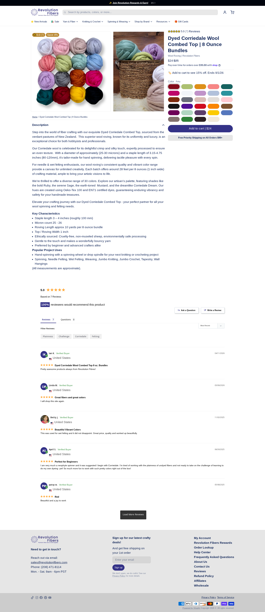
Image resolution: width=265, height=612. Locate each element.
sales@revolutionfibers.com (49, 562)
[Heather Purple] (200, 112)
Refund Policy (204, 576)
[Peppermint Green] (187, 112)
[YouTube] (49, 597)
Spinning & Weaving (118, 21)
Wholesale (201, 585)
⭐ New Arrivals (39, 21)
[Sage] (187, 86)
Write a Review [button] (214, 310)
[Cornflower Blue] (227, 112)
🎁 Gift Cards (181, 21)
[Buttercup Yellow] (213, 112)
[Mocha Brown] (200, 119)
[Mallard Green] (227, 86)
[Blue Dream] (187, 93)
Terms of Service (225, 597)
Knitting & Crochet (91, 21)
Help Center (202, 552)
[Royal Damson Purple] (174, 112)
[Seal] (213, 93)
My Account (202, 538)
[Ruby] (174, 86)
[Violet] (187, 106)
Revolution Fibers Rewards (213, 542)
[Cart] (231, 12)
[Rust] (174, 99)
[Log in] (223, 12)
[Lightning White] (213, 99)
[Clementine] (213, 106)
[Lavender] (200, 93)
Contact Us (202, 566)
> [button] (133, 514)
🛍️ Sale (55, 21)
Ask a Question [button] (188, 310)
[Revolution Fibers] (45, 12)
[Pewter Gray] (174, 119)
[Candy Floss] (227, 99)
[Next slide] (159, 71)
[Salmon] (213, 86)
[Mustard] (200, 86)
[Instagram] (36, 597)
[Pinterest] (45, 597)
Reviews (200, 571)
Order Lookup (204, 547)
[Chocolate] (227, 106)
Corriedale (80, 336)
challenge (64, 336)
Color (174, 81)
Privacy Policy (118, 576)
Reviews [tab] (46, 319)
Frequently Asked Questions (214, 557)
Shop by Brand (141, 21)
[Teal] (227, 93)
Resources (161, 21)
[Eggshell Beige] (213, 119)
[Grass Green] (187, 119)
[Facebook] (41, 597)
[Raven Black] (174, 106)
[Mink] (200, 99)
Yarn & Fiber (69, 21)
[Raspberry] (174, 93)
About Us (200, 561)
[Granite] (187, 99)
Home (34, 117)
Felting (95, 336)
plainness (48, 336)
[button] (200, 128)
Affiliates (200, 580)
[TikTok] (32, 597)
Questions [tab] (66, 319)
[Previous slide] (36, 71)
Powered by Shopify (191, 608)
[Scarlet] (200, 106)
